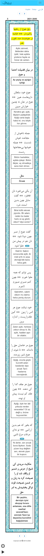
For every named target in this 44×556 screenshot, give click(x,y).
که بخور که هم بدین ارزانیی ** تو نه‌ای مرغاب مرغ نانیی (22, 430)
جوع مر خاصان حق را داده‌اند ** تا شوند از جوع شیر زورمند (22, 350)
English (28, 9)
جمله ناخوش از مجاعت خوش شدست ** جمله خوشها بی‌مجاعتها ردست (22, 143)
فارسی (40, 9)
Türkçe (34, 9)
